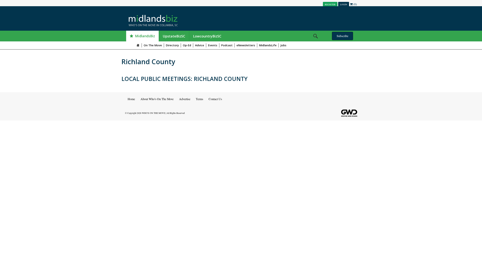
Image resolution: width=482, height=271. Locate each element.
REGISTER (330, 4)
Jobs (283, 45)
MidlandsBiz (145, 36)
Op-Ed (187, 45)
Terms (199, 99)
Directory (172, 45)
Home (131, 99)
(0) (355, 4)
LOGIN (343, 4)
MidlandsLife (268, 45)
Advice (199, 45)
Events (212, 45)
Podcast (227, 45)
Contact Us (215, 99)
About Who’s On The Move (157, 99)
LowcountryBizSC (207, 36)
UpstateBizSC (174, 36)
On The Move (153, 45)
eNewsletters (245, 45)
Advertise (184, 99)
